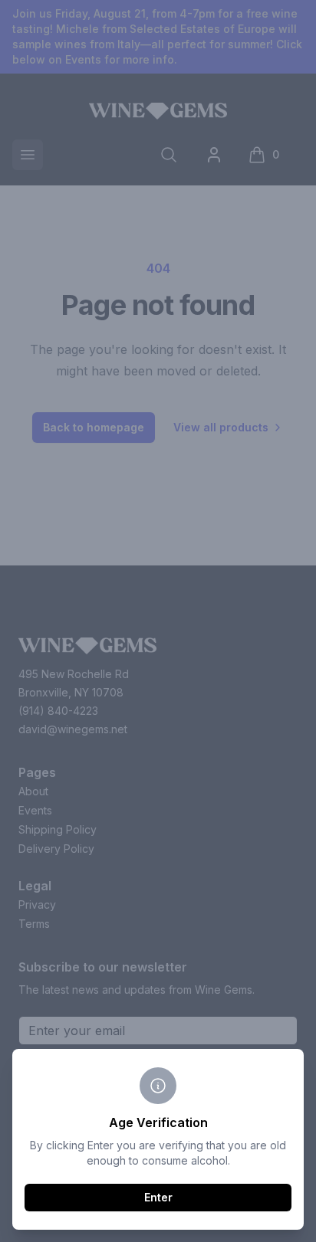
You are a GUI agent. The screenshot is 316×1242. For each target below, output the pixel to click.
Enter (158, 1197)
